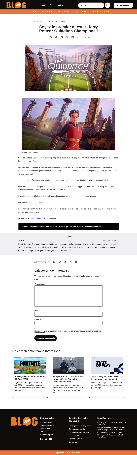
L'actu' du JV (39, 21)
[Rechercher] (107, 5)
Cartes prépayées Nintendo (79, 432)
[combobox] (91, 5)
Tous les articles (46, 429)
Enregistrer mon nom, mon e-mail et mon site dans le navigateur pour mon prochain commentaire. (67, 332)
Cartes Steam (74, 435)
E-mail (37, 320)
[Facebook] (41, 439)
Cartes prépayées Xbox (77, 429)
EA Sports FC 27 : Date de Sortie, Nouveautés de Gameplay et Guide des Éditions (110, 435)
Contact (43, 432)
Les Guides (60, 5)
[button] (50, 37)
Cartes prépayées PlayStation (80, 426)
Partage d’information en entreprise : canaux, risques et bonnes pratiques (111, 429)
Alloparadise (59, 453)
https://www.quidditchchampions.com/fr (40, 218)
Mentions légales (46, 435)
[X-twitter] (46, 439)
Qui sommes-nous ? (47, 426)
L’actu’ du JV (46, 5)
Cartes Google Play (76, 439)
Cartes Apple (73, 442)
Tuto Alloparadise (46, 423)
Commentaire (40, 284)
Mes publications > (111, 240)
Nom (36, 311)
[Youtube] (50, 439)
